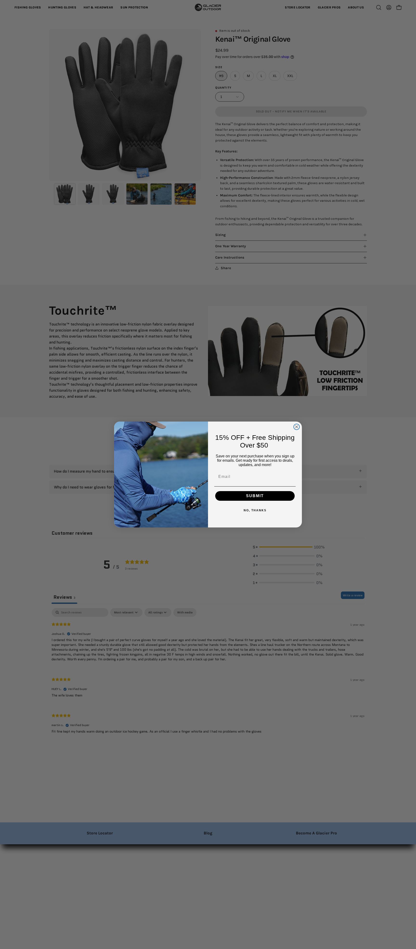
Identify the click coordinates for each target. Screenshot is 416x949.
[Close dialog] (296, 427)
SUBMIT (255, 496)
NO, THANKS (255, 510)
